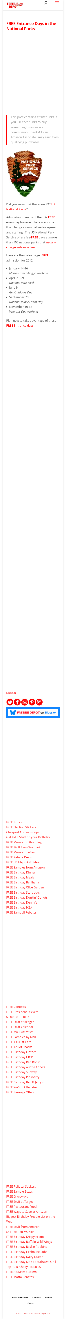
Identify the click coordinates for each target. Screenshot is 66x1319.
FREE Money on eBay (20, 852)
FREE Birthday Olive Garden (25, 887)
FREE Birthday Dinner (21, 872)
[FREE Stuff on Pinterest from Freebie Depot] (32, 705)
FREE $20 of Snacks (19, 1047)
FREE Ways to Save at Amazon (26, 1212)
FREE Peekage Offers (20, 1092)
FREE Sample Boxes (19, 1191)
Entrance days (20, 326)
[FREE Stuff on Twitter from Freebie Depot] (10, 705)
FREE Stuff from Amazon (23, 1227)
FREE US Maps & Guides (22, 862)
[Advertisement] (33, 72)
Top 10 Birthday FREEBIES (23, 1267)
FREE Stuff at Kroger (20, 1022)
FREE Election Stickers (21, 827)
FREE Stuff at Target (19, 1202)
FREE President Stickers (22, 1012)
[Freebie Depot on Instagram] (39, 705)
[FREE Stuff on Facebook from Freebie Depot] (17, 705)
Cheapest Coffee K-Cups (22, 832)
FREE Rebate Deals (19, 857)
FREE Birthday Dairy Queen (24, 1257)
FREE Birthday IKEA (19, 907)
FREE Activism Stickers (21, 1272)
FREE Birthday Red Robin (23, 1062)
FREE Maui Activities (19, 1032)
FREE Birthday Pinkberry (22, 1077)
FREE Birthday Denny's (21, 902)
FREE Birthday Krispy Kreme (25, 1237)
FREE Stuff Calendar (19, 1027)
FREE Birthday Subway (21, 1072)
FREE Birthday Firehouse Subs (26, 1252)
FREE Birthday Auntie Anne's (25, 1067)
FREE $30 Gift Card (19, 1042)
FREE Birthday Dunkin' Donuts (27, 897)
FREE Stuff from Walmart (23, 847)
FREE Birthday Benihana (22, 882)
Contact (30, 1303)
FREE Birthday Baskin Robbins (26, 1247)
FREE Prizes (14, 822)
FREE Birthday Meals (20, 877)
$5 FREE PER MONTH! (20, 1232)
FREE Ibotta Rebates (20, 1277)
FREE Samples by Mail (21, 1037)
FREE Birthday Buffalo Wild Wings (29, 1242)
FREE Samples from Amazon (25, 867)
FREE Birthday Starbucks (23, 892)
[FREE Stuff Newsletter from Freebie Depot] (24, 705)
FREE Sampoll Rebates (21, 912)
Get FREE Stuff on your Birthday (28, 837)
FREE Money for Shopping (24, 842)
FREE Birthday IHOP (19, 1057)
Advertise (36, 1297)
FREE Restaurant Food (21, 1207)
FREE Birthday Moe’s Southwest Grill (31, 1262)
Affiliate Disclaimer (19, 1297)
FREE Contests (16, 1007)
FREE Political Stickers (21, 1186)
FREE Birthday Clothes (21, 1052)
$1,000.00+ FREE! (17, 1017)
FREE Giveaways (17, 1196)
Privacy (48, 1297)
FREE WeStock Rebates (21, 1087)
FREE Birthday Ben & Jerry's (25, 1082)
